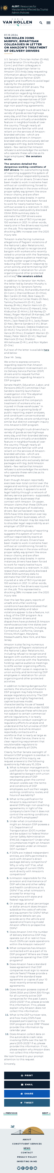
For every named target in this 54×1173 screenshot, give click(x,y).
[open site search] (41, 23)
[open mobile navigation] (48, 23)
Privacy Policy (27, 1157)
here (46, 350)
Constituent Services (27, 1144)
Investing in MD (27, 1161)
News (27, 1148)
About (27, 1139)
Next (45, 1113)
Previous (11, 1113)
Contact (27, 1152)
